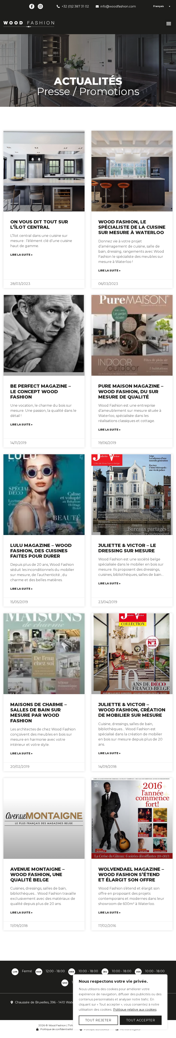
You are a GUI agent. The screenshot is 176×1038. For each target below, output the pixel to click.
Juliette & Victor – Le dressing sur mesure (127, 548)
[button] (169, 23)
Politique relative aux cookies (134, 1010)
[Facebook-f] (31, 6)
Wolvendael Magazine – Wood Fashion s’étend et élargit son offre (131, 874)
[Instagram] (40, 6)
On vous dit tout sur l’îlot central (39, 224)
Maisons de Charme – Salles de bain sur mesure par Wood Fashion (38, 712)
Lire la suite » (21, 254)
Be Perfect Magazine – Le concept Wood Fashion (40, 391)
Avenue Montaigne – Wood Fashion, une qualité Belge (37, 874)
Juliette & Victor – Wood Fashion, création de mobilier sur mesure (131, 710)
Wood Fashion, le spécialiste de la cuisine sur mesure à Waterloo (131, 227)
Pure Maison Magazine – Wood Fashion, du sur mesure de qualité (130, 391)
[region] (120, 1001)
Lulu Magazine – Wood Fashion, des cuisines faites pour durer (41, 551)
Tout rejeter (98, 1020)
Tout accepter (140, 1020)
